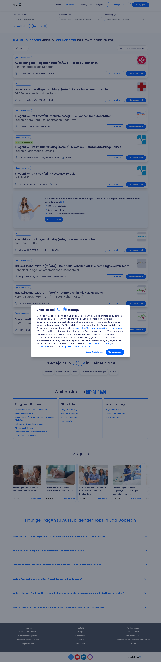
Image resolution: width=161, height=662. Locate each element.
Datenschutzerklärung (100, 343)
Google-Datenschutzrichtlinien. (76, 346)
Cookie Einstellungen (94, 352)
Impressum (42, 346)
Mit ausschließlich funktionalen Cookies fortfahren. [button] (97, 328)
